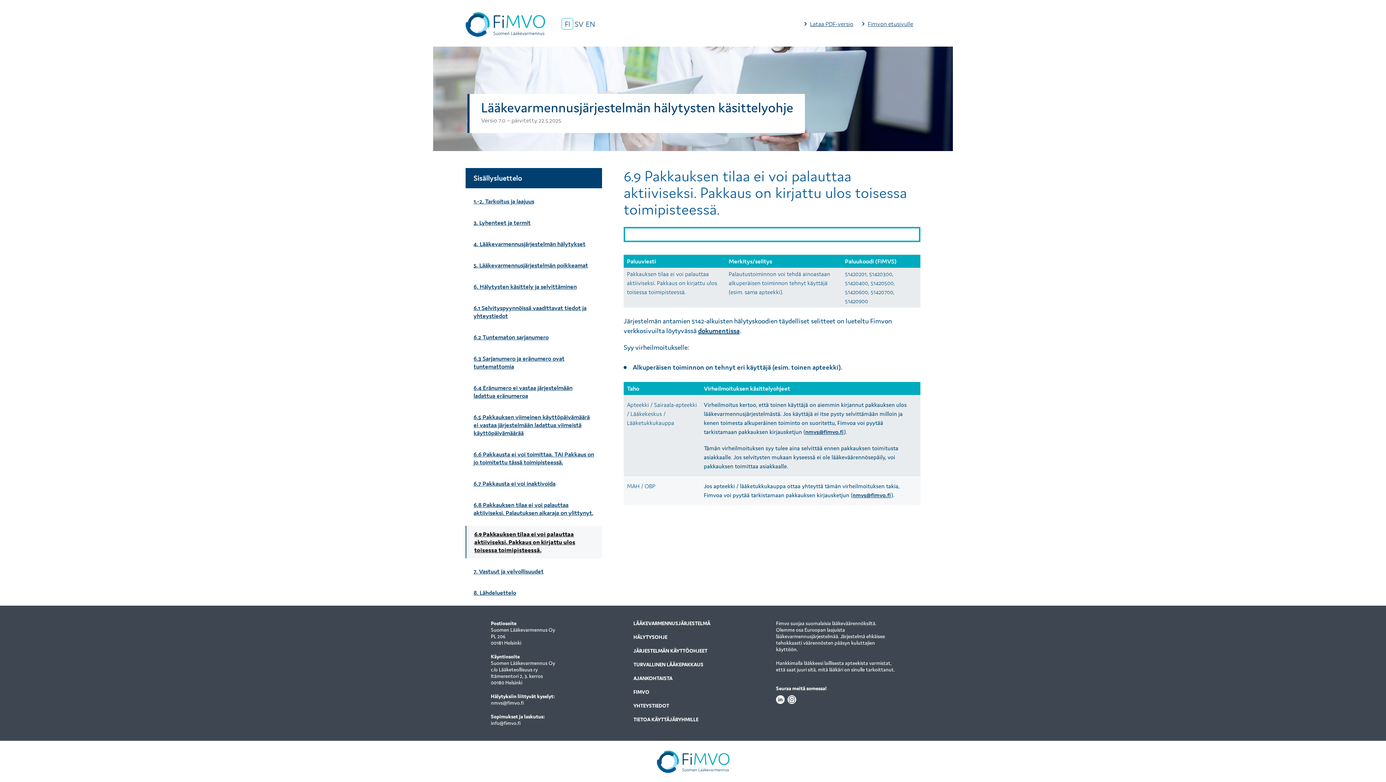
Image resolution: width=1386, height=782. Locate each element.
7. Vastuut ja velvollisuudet (509, 571)
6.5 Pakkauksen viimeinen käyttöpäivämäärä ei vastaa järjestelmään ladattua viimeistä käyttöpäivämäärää (532, 425)
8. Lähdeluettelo (495, 592)
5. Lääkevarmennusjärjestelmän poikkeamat (531, 265)
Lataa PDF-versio (831, 23)
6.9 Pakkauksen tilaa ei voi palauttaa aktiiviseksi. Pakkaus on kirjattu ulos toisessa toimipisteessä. (524, 542)
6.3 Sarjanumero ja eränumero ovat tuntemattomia (519, 362)
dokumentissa (719, 331)
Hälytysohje (650, 637)
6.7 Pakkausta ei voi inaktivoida (514, 483)
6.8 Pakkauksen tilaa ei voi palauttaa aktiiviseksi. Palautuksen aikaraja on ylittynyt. (533, 508)
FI (567, 24)
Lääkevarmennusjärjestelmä (671, 623)
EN (590, 24)
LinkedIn (780, 699)
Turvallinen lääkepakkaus (668, 664)
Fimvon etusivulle (890, 23)
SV (579, 24)
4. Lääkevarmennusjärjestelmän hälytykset (529, 244)
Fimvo (641, 692)
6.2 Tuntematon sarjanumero (511, 337)
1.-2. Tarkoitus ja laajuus (504, 201)
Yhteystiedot (651, 706)
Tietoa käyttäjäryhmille (665, 719)
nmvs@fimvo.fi (824, 432)
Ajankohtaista (652, 678)
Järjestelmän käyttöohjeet (670, 651)
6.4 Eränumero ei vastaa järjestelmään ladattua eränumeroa (523, 391)
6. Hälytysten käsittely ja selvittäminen (525, 286)
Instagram (792, 699)
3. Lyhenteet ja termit (502, 222)
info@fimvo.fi (505, 723)
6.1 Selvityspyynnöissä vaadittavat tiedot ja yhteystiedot (530, 311)
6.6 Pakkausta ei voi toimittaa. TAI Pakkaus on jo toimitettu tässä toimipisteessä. (534, 458)
